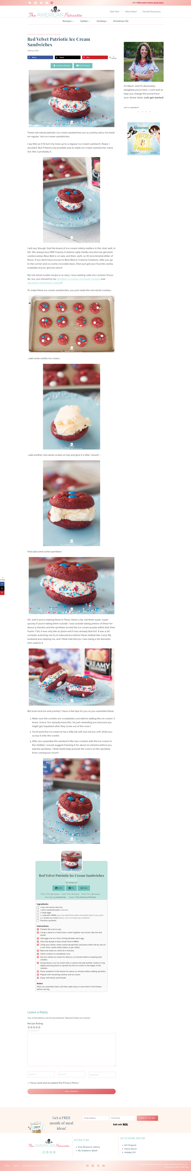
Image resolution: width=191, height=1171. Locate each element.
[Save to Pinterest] (2, 593)
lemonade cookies (89, 279)
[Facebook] (29, 2)
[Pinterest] (41, 2)
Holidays (102, 21)
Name (33, 1074)
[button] (67, 879)
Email (63, 1074)
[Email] (47, 2)
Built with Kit (120, 1124)
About (16, 1166)
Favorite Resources (152, 11)
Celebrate (31, 34)
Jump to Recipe (63, 66)
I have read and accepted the (55, 1082)
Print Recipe (84, 66)
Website (94, 1074)
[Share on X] (2, 588)
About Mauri (131, 11)
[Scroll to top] (185, 1162)
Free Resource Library (89, 1147)
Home (7, 1166)
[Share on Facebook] (2, 584)
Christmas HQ (120, 21)
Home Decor (130, 1149)
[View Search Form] (51, 2)
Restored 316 (182, 1164)
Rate (85, 888)
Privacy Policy (71, 1082)
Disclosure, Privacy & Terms (36, 1166)
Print (59, 888)
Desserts (40, 34)
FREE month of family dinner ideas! (150, 3)
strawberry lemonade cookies (44, 282)
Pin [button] (72, 888)
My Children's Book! (88, 1150)
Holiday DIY (130, 1152)
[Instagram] (35, 2)
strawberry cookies (67, 279)
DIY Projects (130, 1145)
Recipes (57, 34)
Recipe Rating (35, 1023)
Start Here (114, 11)
